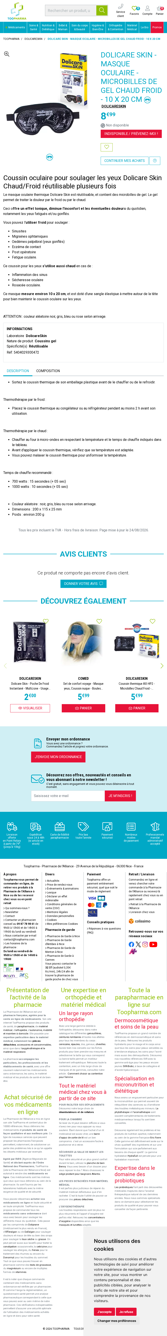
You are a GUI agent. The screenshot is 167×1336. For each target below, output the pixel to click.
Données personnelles (60, 916)
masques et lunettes (70, 1225)
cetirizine (42, 1246)
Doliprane (33, 1224)
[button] (162, 666)
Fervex (35, 1250)
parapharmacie (25, 1026)
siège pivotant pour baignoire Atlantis (79, 1174)
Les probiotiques (124, 1187)
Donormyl (8, 1257)
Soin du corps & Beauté (80, 27)
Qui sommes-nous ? (17, 908)
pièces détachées (83, 1199)
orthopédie (21, 1030)
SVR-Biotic (128, 1066)
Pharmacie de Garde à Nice (63, 936)
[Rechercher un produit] (101, 10)
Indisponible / (131, 134)
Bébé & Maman (62, 27)
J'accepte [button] (104, 1312)
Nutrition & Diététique (48, 27)
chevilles (100, 1044)
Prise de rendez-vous (59, 884)
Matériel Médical (132, 27)
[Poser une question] (154, 161)
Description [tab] (18, 371)
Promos (157, 27)
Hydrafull (133, 1156)
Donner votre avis (81, 584)
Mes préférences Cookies (62, 923)
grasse (42, 1239)
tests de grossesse (40, 1265)
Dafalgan (30, 1231)
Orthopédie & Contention (115, 27)
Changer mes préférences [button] (116, 1321)
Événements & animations (62, 888)
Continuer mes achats (124, 161)
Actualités (52, 880)
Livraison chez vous (142, 912)
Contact (10, 916)
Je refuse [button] (126, 1312)
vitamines (20, 1272)
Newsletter (11, 912)
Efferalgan (11, 1231)
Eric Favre (155, 1137)
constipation (10, 1246)
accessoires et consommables (34, 1044)
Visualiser (32, 708)
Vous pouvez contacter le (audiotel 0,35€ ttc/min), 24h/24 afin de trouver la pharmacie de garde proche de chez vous (61, 971)
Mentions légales (57, 912)
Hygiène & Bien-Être (98, 27)
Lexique (51, 892)
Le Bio (144, 27)
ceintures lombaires (70, 1037)
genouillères (94, 1033)
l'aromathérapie (141, 1112)
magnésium (14, 1268)
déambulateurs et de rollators (76, 1112)
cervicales (64, 1044)
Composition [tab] (48, 371)
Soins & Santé (33, 27)
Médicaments (16, 27)
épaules (75, 1044)
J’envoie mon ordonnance (58, 757)
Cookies (51, 919)
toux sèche (28, 1239)
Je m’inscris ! (120, 796)
